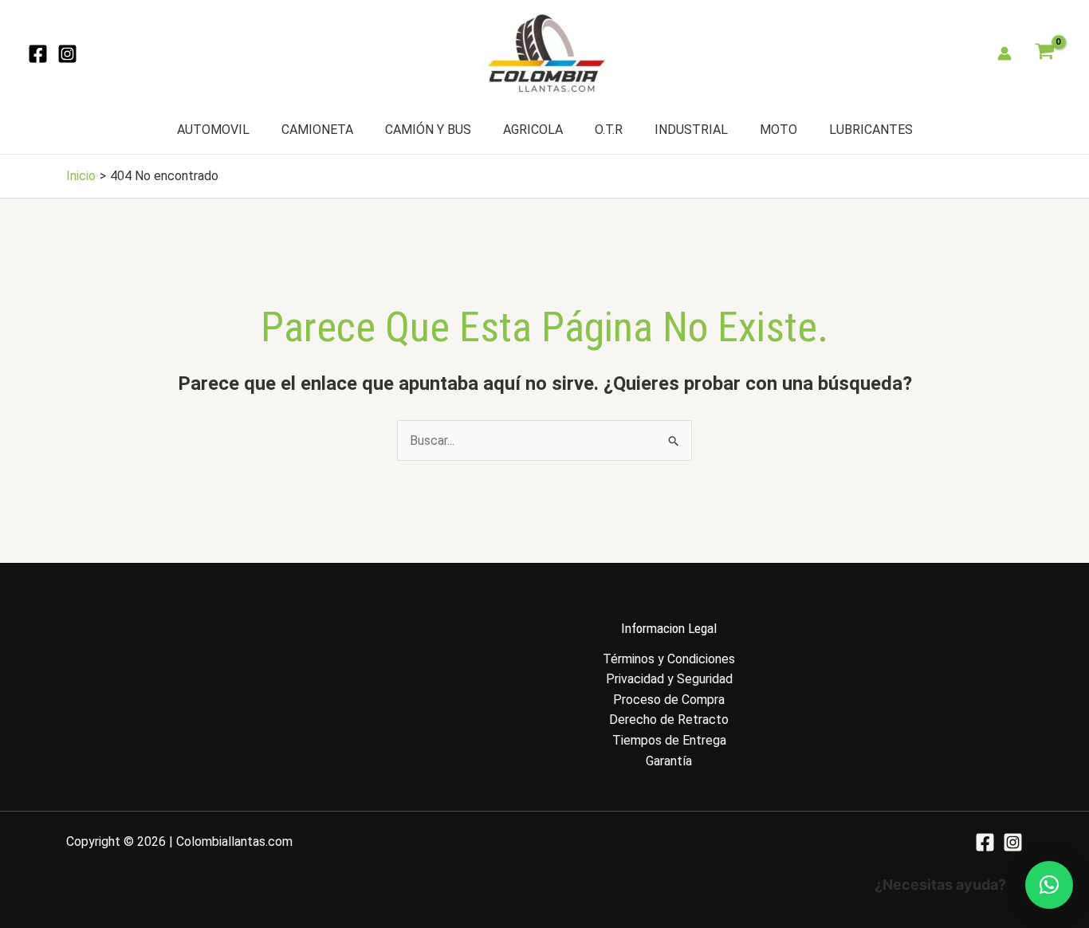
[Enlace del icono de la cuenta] (1004, 53)
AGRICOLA (533, 129)
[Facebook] (38, 54)
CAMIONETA (317, 129)
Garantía (669, 761)
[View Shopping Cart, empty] (1044, 53)
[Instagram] (67, 54)
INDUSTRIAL (691, 129)
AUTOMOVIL (213, 129)
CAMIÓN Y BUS (428, 129)
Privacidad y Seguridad (669, 678)
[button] (1049, 885)
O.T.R (609, 129)
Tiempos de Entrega (669, 740)
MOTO (778, 129)
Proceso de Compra (669, 699)
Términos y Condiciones (669, 659)
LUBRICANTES (871, 129)
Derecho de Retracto (669, 719)
